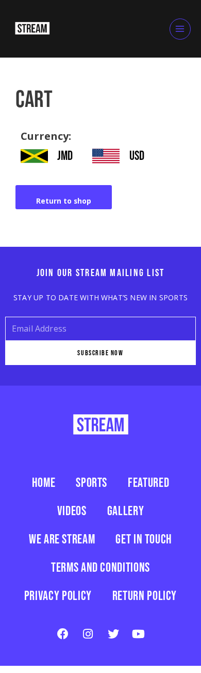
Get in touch (143, 539)
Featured (148, 482)
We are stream (62, 539)
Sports (91, 482)
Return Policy (144, 595)
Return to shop (63, 201)
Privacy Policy (58, 595)
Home (44, 482)
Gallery (125, 510)
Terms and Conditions (100, 567)
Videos (72, 510)
